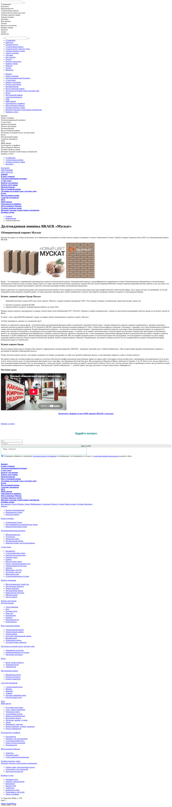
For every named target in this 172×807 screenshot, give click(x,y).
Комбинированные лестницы (17, 652)
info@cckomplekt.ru (8, 803)
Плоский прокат (12, 755)
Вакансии (9, 70)
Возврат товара (12, 64)
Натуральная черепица (15, 586)
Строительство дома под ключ (18, 49)
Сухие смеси (11, 80)
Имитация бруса (12, 620)
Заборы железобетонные (15, 716)
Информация (35, 504)
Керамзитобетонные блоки (16, 527)
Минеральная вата (13, 535)
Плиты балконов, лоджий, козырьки (20, 726)
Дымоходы (10, 788)
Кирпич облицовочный (15, 510)
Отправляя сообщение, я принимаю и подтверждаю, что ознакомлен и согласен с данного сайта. (67, 456)
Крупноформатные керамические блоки (22, 525)
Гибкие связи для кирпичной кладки (20, 767)
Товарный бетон (12, 665)
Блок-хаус (9, 613)
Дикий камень (11, 634)
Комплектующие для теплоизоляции (20, 543)
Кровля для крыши (13, 82)
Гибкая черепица (12, 588)
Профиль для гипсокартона (16, 739)
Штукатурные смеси (14, 562)
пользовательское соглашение (45, 456)
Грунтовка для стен (13, 572)
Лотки (8, 722)
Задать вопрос (86, 446)
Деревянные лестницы (15, 650)
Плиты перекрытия (13, 729)
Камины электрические (15, 782)
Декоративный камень (15, 632)
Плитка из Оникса (13, 677)
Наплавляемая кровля (14, 591)
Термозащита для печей (15, 792)
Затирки (9, 568)
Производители (12, 45)
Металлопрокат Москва (15, 105)
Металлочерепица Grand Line (17, 584)
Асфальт (9, 693)
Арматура (9, 753)
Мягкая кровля (11, 595)
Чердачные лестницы (14, 655)
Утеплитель (10, 537)
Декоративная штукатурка (16, 566)
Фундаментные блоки (14, 707)
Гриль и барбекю (12, 794)
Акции (8, 68)
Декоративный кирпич (15, 630)
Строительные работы (14, 47)
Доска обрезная (12, 607)
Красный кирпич (12, 514)
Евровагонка (11, 615)
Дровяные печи (12, 779)
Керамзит (9, 691)
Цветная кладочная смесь (16, 555)
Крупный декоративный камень (18, 636)
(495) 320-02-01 (7, 172)
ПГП (7, 99)
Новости (9, 66)
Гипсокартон (11, 737)
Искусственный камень (15, 89)
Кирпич (9, 74)
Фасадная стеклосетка (14, 771)
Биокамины (10, 784)
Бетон (8, 93)
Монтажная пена (12, 574)
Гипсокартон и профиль (15, 103)
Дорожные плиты (13, 712)
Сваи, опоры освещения (15, 710)
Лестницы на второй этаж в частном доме (22, 91)
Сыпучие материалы (14, 97)
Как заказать (11, 57)
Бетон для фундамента (15, 662)
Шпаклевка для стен (14, 570)
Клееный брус (11, 622)
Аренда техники (12, 53)
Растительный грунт (14, 697)
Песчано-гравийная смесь (16, 695)
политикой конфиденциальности (106, 456)
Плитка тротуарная (13, 84)
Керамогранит (11, 638)
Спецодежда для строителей (17, 769)
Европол (9, 618)
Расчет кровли (11, 597)
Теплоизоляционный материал (18, 78)
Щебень (9, 689)
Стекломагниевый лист (15, 741)
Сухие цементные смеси (15, 553)
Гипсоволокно (11, 745)
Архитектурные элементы (16, 642)
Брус (7, 609)
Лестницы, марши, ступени (17, 720)
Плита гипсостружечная (15, 743)
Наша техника (70, 504)
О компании (10, 40)
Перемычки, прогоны (14, 724)
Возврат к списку (8, 424)
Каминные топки (12, 790)
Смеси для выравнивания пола (18, 564)
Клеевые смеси (12, 557)
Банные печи (11, 786)
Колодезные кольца (13, 718)
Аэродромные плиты (14, 714)
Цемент (9, 559)
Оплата (8, 59)
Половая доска (11, 611)
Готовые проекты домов (15, 51)
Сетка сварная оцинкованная (17, 757)
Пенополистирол (12, 539)
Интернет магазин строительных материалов (24, 110)
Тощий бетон (11, 667)
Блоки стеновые (12, 76)
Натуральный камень (14, 95)
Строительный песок (14, 687)
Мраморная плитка (13, 675)
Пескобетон (10, 551)
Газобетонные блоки (14, 522)
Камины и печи (12, 112)
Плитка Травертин (13, 679)
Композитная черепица (15, 593)
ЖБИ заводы (11, 101)
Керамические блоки (14, 512)
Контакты (9, 42)
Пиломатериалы (12, 87)
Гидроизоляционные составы (17, 576)
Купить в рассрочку (13, 61)
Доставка (9, 55)
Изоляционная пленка (14, 541)
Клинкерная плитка (13, 640)
